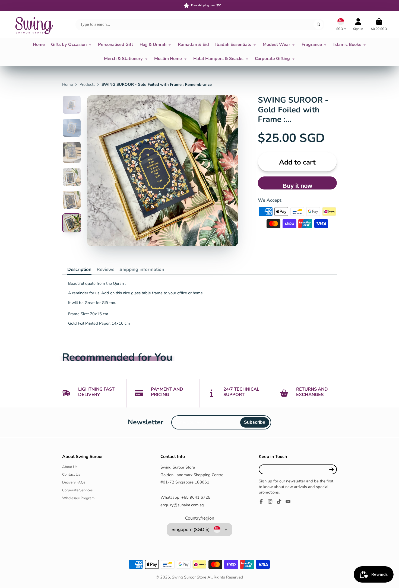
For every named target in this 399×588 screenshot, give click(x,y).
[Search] (318, 24)
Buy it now (297, 185)
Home (39, 45)
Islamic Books (347, 45)
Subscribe (254, 422)
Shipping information (141, 269)
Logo (33, 24)
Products (87, 84)
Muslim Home (168, 59)
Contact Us (71, 474)
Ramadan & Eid (193, 45)
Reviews (105, 269)
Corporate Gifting (272, 59)
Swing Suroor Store (189, 577)
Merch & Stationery (123, 59)
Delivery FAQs (73, 482)
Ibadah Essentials (233, 45)
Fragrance (312, 45)
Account (358, 24)
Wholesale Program (78, 498)
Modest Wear (276, 45)
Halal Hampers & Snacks (218, 59)
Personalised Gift (115, 45)
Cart (379, 24)
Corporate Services (77, 490)
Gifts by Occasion (69, 45)
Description (79, 269)
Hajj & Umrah (153, 45)
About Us (69, 466)
